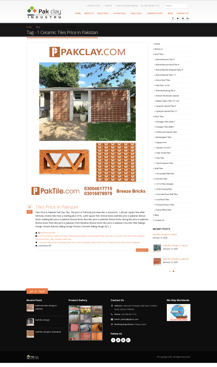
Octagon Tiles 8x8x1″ (165, 126)
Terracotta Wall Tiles (165, 173)
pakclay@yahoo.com (129, 319)
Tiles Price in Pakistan (56, 207)
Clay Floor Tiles (93, 5)
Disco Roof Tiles (163, 80)
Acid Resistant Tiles (95, 236)
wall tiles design (42, 320)
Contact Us (182, 13)
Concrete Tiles (154, 13)
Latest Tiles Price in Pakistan (103, 242)
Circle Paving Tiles (164, 189)
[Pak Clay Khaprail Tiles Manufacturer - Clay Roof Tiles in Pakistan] (44, 11)
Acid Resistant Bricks (77, 236)
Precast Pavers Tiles (165, 204)
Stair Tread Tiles (163, 152)
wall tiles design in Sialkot (165, 234)
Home (78, 13)
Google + (128, 340)
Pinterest (123, 340)
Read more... (142, 250)
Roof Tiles (102, 13)
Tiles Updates (56, 239)
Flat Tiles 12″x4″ (163, 85)
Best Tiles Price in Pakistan (78, 242)
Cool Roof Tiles (162, 199)
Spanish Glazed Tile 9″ (166, 106)
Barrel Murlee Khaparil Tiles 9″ (169, 69)
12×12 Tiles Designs (165, 184)
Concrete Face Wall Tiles (167, 194)
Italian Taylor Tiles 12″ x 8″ (167, 101)
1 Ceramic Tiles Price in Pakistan (52, 242)
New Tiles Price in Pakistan (128, 242)
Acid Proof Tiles (60, 236)
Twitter (118, 340)
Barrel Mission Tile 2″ (165, 59)
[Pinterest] (183, 18)
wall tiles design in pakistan (176, 258)
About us (89, 13)
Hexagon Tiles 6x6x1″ (165, 121)
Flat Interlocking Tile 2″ (166, 90)
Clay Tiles (109, 236)
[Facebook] (173, 18)
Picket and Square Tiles (166, 132)
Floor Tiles (119, 13)
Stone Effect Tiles (164, 209)
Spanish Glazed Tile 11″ (166, 111)
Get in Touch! (37, 291)
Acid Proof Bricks (45, 236)
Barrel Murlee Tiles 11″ (166, 75)
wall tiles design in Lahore (175, 245)
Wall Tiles (136, 13)
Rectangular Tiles (164, 137)
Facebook (113, 340)
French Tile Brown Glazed (167, 95)
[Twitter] (178, 18)
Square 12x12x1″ (163, 147)
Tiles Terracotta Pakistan (127, 5)
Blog (170, 13)
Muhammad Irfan (48, 232)
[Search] (187, 5)
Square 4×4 (161, 142)
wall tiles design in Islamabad (48, 332)
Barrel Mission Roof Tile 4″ (168, 64)
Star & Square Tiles (164, 163)
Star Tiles (160, 158)
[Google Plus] (188, 18)
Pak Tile (108, 5)
